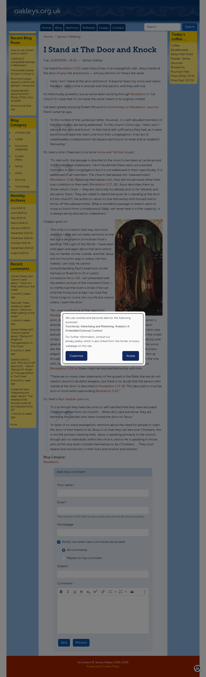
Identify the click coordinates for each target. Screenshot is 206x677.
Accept (130, 356)
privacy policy (74, 341)
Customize (76, 356)
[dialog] (103, 338)
